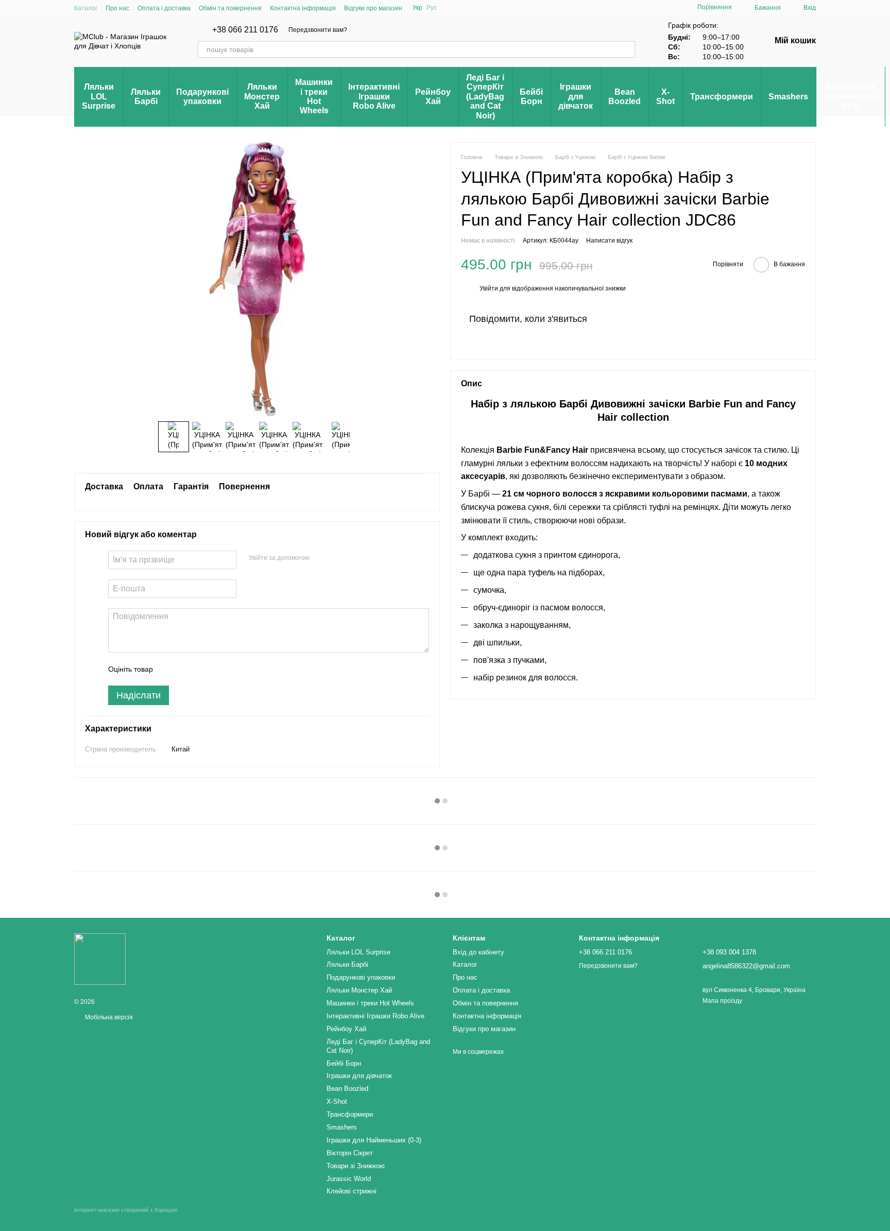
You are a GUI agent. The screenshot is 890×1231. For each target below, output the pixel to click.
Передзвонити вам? (317, 29)
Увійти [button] (489, 289)
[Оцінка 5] (236, 669)
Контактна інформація (303, 8)
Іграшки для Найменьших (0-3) (850, 96)
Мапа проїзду (722, 1000)
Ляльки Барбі (146, 97)
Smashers (788, 96)
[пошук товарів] (627, 49)
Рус (431, 8)
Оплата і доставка (164, 8)
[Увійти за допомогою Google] (337, 558)
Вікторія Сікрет (350, 1153)
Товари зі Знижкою (356, 1166)
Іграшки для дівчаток (575, 96)
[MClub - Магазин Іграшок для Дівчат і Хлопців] (100, 959)
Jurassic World (349, 1179)
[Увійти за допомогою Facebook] (321, 558)
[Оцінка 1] (170, 669)
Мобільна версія (108, 1017)
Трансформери (721, 96)
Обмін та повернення (230, 8)
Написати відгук (609, 240)
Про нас (117, 8)
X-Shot (665, 97)
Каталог (85, 8)
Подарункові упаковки (202, 97)
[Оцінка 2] (186, 669)
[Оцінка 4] (219, 669)
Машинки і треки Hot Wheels (314, 96)
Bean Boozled (624, 97)
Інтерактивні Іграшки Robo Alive (374, 96)
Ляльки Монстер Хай (262, 96)
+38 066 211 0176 (245, 30)
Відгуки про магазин (373, 8)
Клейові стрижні (351, 1191)
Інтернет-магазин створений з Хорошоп (126, 1210)
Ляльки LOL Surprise (98, 96)
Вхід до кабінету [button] (478, 952)
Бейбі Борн (531, 97)
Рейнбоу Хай (433, 97)
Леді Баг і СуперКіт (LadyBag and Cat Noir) (485, 96)
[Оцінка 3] (203, 669)
